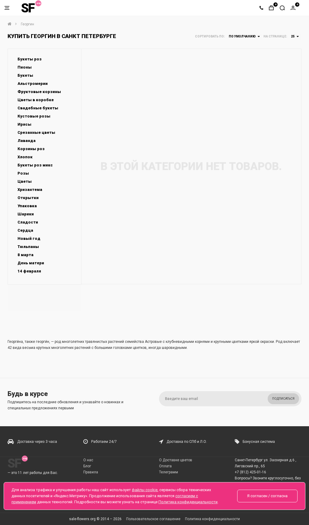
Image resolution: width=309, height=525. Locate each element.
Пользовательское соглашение (153, 519)
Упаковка (27, 206)
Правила (90, 472)
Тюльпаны (28, 246)
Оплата (165, 466)
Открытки (28, 197)
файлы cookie (145, 490)
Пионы (25, 67)
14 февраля (29, 271)
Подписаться (283, 398)
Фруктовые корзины (39, 91)
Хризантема (30, 189)
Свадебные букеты (38, 108)
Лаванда (27, 140)
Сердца (25, 230)
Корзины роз (31, 149)
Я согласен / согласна (267, 496)
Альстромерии (33, 83)
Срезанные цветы (36, 132)
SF (27, 8)
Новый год (29, 238)
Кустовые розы (34, 116)
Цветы (25, 181)
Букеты (25, 75)
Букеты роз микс (35, 165)
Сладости (28, 222)
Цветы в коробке (36, 100)
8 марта (25, 255)
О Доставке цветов (175, 460)
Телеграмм (168, 472)
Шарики (26, 214)
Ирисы (24, 124)
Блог (87, 466)
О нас (88, 460)
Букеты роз (30, 59)
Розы (23, 173)
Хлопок (25, 157)
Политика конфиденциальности (212, 519)
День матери (31, 263)
